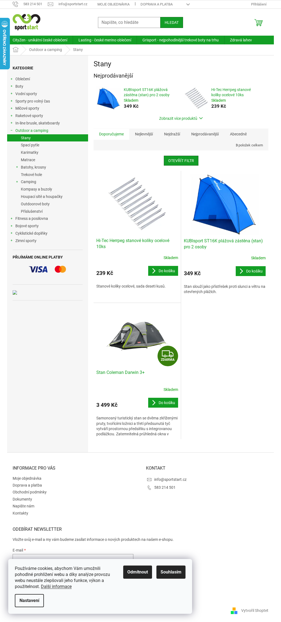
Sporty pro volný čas (32, 101)
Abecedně (238, 134)
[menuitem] (40, 40)
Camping (28, 182)
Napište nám (23, 506)
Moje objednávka (113, 4)
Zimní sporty (25, 240)
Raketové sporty (29, 115)
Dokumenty (22, 499)
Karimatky (29, 152)
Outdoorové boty (35, 204)
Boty (19, 86)
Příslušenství (32, 211)
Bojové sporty (27, 226)
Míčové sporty (27, 108)
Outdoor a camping (31, 130)
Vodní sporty (26, 94)
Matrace (28, 160)
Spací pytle (30, 145)
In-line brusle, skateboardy (37, 123)
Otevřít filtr (181, 160)
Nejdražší (172, 134)
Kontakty (20, 513)
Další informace (56, 586)
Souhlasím (171, 572)
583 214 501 (165, 487)
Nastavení (29, 600)
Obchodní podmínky (30, 492)
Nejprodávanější (205, 134)
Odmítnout (137, 572)
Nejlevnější (144, 134)
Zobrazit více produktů (178, 118)
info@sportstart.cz (170, 479)
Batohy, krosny (33, 167)
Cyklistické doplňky (31, 233)
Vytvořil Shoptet (254, 610)
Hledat (172, 22)
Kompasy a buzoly (36, 189)
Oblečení (22, 79)
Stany (26, 138)
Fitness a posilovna (31, 218)
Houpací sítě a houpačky (42, 196)
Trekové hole (31, 174)
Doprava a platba (156, 4)
